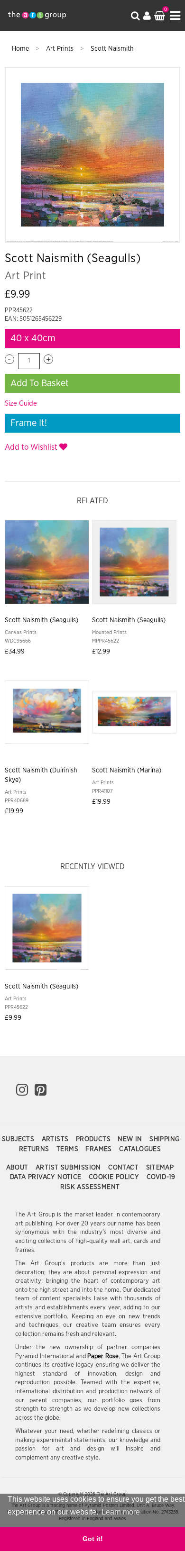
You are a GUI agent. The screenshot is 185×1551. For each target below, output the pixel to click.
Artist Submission (69, 1167)
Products (94, 1139)
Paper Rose (102, 1356)
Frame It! (28, 423)
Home (21, 48)
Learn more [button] (121, 1512)
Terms (68, 1149)
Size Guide (21, 403)
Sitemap (160, 1167)
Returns (35, 1149)
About (18, 1167)
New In (131, 1139)
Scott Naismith (112, 48)
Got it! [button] (93, 1538)
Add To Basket (39, 383)
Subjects (19, 1139)
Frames (99, 1149)
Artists (56, 1139)
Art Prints (60, 48)
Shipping (164, 1139)
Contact (124, 1167)
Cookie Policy (115, 1177)
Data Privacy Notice (46, 1177)
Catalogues (140, 1149)
